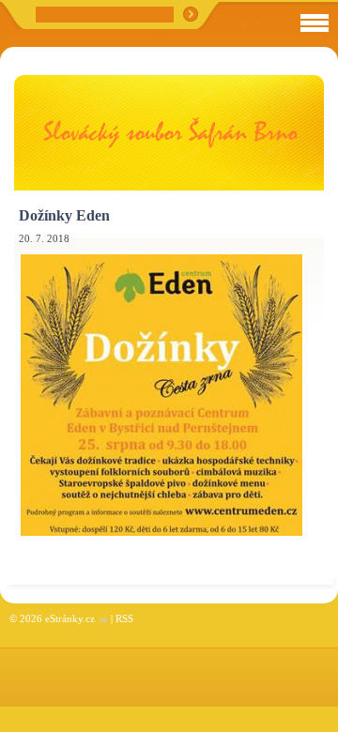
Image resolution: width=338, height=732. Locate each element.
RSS (124, 618)
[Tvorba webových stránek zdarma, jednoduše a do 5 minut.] (104, 620)
